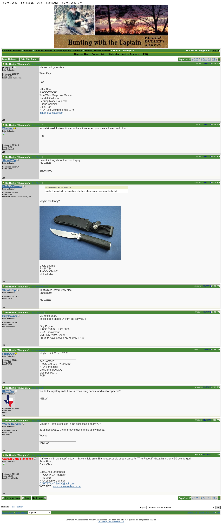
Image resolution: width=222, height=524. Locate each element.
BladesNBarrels (12, 186)
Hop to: (143, 508)
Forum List (98, 54)
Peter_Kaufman (17, 507)
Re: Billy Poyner (38, 350)
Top (3, 120)
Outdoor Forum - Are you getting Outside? (58, 50)
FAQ (145, 54)
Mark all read (21, 513)
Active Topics (129, 54)
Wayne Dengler (11, 424)
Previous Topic (12, 498)
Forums (28, 50)
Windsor (7, 128)
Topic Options (9, 59)
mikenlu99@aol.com (51, 112)
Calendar (114, 54)
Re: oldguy (36, 64)
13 (213, 59)
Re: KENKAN (37, 388)
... (206, 59)
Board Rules (8, 513)
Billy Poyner (9, 316)
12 (209, 59)
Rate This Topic (29, 59)
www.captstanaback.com (67, 486)
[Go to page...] (219, 59)
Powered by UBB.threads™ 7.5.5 (111, 522)
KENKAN (8, 353)
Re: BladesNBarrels (40, 287)
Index (27, 498)
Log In (215, 50)
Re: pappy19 (37, 125)
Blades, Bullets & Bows (98, 50)
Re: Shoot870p (38, 313)
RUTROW (8, 391)
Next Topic (38, 498)
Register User (81, 54)
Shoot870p (9, 160)
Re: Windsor (37, 157)
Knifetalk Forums (11, 50)
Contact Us (192, 512)
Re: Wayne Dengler (40, 455)
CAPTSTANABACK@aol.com (56, 483)
